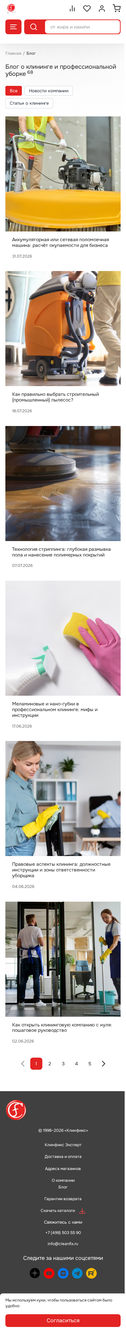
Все (13, 91)
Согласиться (63, 1320)
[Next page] (103, 1064)
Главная (13, 53)
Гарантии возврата (63, 1199)
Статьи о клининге (29, 103)
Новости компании (49, 91)
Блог (63, 1187)
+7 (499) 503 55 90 (63, 1232)
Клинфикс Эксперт (63, 1145)
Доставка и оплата (63, 1156)
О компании (63, 1180)
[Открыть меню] (13, 26)
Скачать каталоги (58, 1210)
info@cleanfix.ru (63, 1243)
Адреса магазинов (63, 1168)
